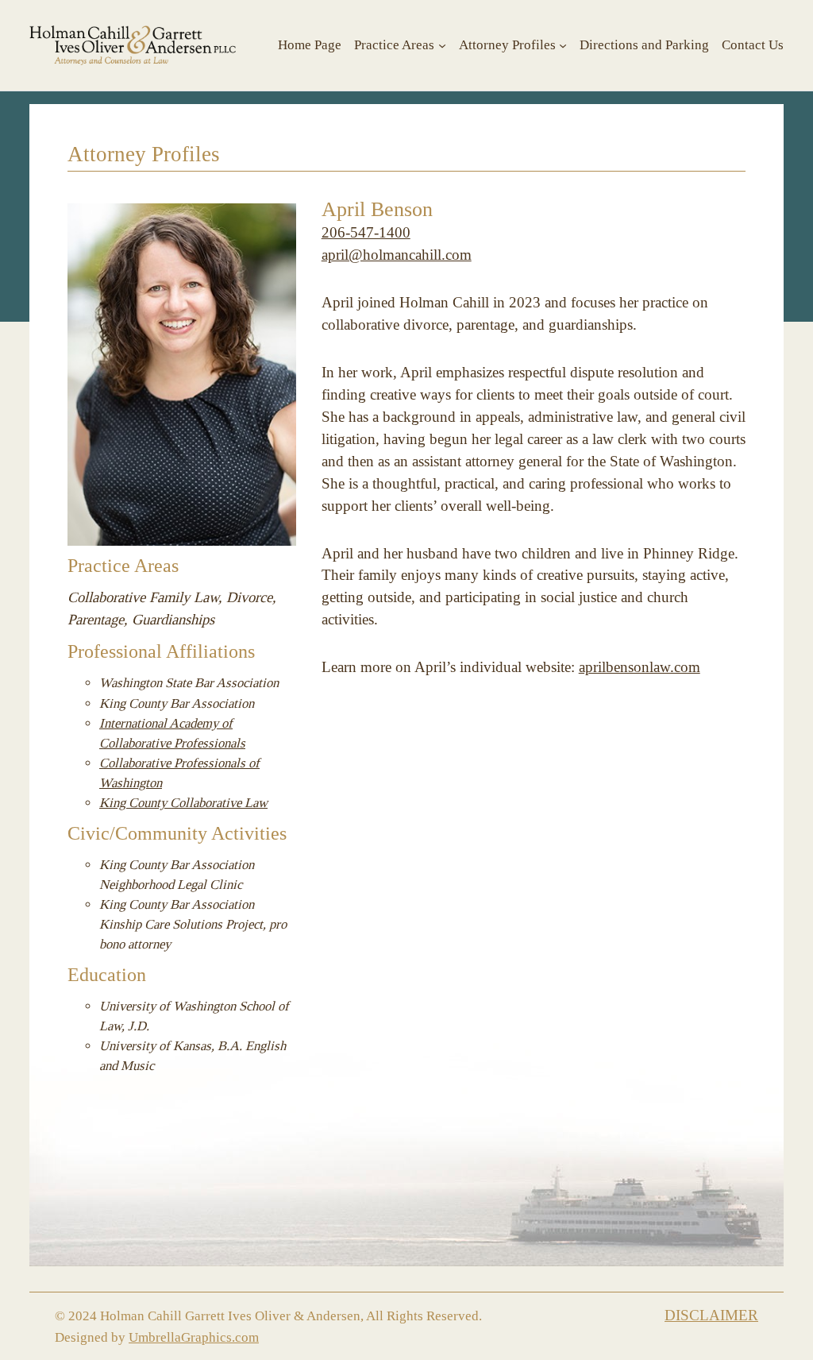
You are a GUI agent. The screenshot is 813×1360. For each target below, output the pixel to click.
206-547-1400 (366, 233)
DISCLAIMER (711, 1316)
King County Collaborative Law (183, 802)
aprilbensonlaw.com (639, 667)
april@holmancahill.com (397, 255)
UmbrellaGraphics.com (194, 1337)
